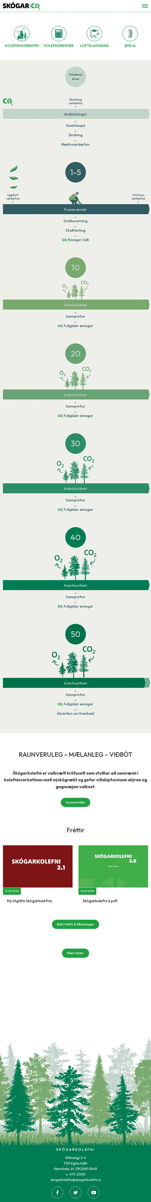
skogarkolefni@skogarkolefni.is (75, 1179)
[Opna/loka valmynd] (145, 6)
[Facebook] (57, 1192)
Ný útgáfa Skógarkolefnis (29, 900)
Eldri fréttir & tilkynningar (75, 924)
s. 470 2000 (75, 1174)
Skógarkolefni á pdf (100, 900)
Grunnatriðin (75, 802)
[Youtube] (93, 1192)
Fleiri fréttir (75, 953)
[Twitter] (75, 1192)
